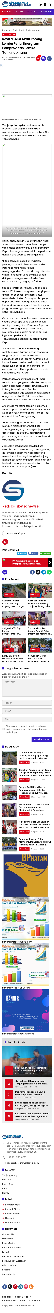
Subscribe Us (8, 1274)
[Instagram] (26, 1286)
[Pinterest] (15, 1286)
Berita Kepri (9, 594)
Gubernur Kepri (12, 1222)
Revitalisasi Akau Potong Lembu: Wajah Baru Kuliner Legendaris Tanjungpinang (32, 1115)
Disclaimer (7, 1238)
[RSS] (31, 1286)
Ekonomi (9, 1218)
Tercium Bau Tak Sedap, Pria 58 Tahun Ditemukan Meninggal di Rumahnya (39, 631)
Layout (5, 1252)
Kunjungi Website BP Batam (16, 987)
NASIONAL (7, 1179)
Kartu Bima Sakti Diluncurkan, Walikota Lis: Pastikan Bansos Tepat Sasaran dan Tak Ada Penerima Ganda (13, 659)
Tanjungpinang (9, 34)
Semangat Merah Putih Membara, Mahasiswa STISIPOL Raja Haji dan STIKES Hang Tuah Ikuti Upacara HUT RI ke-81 (39, 659)
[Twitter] (38, 572)
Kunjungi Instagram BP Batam (17, 941)
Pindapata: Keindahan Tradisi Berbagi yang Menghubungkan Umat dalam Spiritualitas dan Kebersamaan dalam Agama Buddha (31, 1104)
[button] (40, 4)
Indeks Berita (8, 1243)
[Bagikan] (49, 58)
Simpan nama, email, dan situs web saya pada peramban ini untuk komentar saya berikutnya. (26, 729)
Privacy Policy (9, 1265)
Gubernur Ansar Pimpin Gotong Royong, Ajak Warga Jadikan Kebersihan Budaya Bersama (13, 603)
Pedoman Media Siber (13, 1256)
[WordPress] (20, 1286)
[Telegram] (43, 572)
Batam (5, 1188)
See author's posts (17, 533)
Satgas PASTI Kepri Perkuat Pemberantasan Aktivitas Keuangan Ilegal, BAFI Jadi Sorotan (12, 631)
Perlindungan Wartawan (14, 1260)
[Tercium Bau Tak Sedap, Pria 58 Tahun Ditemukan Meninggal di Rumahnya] (40, 618)
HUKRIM (5, 1193)
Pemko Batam (12, 1213)
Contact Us (8, 1234)
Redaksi (6, 1269)
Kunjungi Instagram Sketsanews (18, 1033)
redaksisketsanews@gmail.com (23, 1162)
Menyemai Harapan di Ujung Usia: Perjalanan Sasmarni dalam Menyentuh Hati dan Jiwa (32, 1093)
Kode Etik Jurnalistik (12, 1247)
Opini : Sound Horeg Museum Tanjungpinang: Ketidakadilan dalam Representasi (31, 1082)
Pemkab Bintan (12, 1209)
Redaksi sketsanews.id (11, 58)
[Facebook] (32, 572)
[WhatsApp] (49, 572)
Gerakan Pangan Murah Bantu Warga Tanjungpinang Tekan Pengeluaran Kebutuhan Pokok (39, 603)
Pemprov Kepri (12, 1204)
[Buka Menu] (45, 4)
